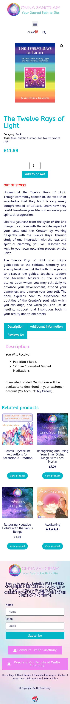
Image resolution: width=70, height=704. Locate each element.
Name (9, 605)
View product (17, 475)
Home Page (8, 675)
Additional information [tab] (46, 326)
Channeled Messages (45, 675)
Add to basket (35, 174)
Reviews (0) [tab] (16, 335)
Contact (62, 675)
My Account (19, 678)
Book (18, 134)
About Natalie (24, 675)
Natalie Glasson (27, 138)
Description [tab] (15, 326)
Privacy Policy (34, 678)
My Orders (44, 391)
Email (9, 619)
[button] (35, 24)
